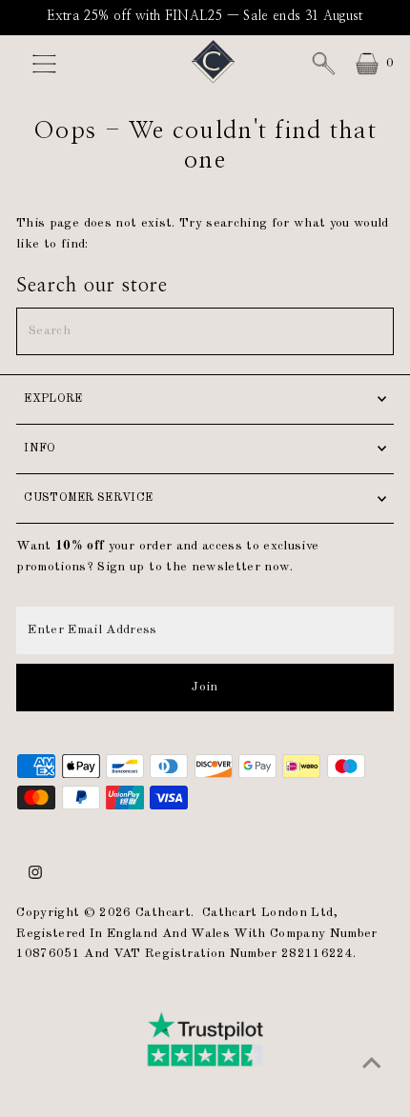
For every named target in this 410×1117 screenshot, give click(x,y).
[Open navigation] (56, 64)
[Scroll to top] (372, 1065)
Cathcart (163, 913)
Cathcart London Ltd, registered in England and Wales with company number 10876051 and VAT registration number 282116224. (196, 934)
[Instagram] (35, 876)
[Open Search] (323, 64)
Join (204, 687)
